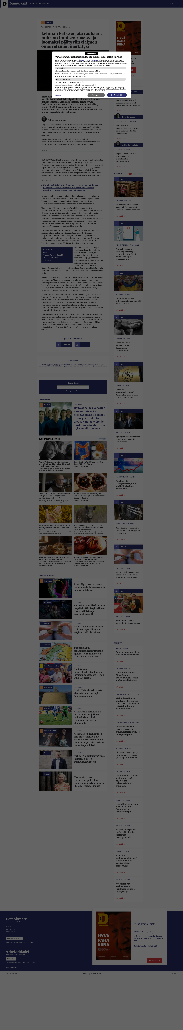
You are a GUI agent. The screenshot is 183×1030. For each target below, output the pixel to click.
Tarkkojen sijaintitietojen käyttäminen (68, 82)
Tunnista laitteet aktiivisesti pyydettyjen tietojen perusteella (74, 85)
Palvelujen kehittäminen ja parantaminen (69, 76)
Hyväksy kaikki (116, 95)
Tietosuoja (58, 95)
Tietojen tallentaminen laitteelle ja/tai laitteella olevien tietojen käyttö (78, 71)
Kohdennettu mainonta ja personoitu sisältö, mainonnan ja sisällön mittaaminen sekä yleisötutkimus (88, 74)
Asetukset (96, 95)
